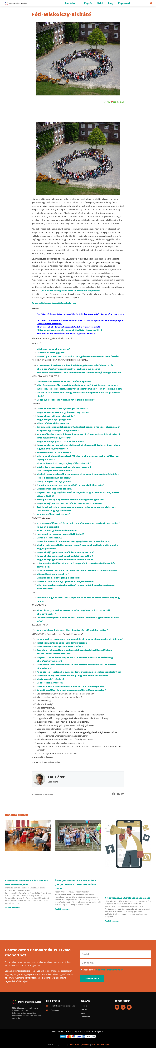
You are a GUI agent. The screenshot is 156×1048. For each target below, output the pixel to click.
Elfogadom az (103, 969)
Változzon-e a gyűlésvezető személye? (57, 530)
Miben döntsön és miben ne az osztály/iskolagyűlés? (64, 381)
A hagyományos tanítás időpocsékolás (127, 897)
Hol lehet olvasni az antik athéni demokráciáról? (62, 642)
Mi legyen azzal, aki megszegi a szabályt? (58, 577)
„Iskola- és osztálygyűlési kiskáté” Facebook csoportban (70, 290)
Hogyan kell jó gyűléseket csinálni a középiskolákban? (65, 559)
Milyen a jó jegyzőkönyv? (49, 537)
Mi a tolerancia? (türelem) (50, 679)
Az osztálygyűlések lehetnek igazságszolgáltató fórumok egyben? (71, 690)
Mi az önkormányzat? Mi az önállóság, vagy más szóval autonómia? (72, 675)
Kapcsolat (124, 3)
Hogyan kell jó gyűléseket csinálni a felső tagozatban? (65, 556)
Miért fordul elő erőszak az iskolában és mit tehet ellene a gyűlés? (70, 686)
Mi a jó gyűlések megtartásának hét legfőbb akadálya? (65, 399)
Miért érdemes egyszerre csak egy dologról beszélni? (64, 467)
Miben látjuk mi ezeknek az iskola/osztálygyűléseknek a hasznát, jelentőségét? (78, 356)
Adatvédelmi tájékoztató (79, 1045)
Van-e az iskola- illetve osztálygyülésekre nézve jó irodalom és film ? (72, 630)
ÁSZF (93, 1045)
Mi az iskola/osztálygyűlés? (51, 352)
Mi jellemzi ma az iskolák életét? (53, 349)
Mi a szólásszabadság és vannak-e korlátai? (60, 646)
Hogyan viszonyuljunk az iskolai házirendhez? (60, 441)
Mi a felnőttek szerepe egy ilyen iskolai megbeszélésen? (65, 581)
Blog (110, 3)
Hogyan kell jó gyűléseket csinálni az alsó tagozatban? (65, 552)
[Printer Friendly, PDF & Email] (114, 101)
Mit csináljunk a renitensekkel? (53, 574)
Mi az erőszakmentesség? (50, 682)
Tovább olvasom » (12, 908)
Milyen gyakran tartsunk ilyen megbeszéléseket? (62, 408)
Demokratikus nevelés (43, 795)
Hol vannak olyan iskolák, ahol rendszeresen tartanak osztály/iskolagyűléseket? (79, 372)
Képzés (88, 3)
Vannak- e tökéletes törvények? (53, 514)
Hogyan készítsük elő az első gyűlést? (56, 416)
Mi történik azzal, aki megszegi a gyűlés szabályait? (64, 463)
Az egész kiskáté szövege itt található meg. (54, 303)
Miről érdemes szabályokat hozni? (54, 488)
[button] (151, 3)
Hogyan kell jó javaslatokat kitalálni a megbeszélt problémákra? (70, 503)
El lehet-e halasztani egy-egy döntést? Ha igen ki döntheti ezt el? (70, 485)
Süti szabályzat (103, 1045)
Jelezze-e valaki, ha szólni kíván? (54, 452)
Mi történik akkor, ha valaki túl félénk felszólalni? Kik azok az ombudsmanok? (77, 570)
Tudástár (70, 3)
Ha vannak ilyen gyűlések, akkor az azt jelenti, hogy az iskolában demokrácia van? (80, 639)
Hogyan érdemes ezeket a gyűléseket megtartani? (63, 412)
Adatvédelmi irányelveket (109, 969)
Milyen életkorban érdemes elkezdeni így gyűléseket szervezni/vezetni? (74, 541)
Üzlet (100, 3)
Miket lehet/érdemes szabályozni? (54, 470)
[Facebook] (117, 1007)
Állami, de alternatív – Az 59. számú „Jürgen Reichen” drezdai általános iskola (75, 884)
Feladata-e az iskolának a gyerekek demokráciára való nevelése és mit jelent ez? (79, 672)
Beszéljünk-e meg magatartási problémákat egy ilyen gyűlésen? (70, 499)
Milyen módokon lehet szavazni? (53, 423)
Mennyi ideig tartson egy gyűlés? (54, 481)
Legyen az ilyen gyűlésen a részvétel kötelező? (60, 534)
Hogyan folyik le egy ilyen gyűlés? (54, 419)
